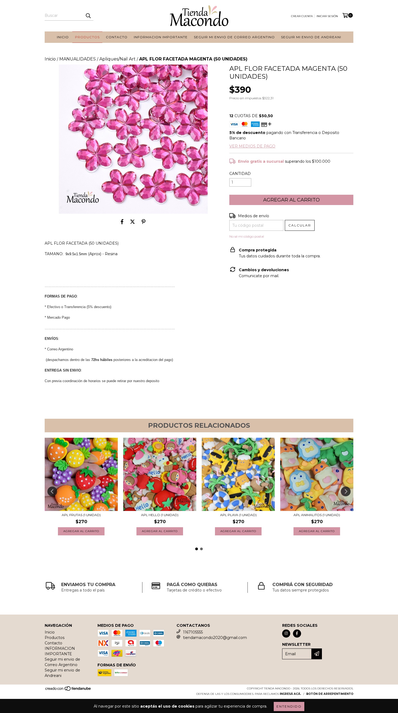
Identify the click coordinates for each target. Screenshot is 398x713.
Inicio (63, 37)
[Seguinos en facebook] (297, 633)
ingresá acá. (290, 694)
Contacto (117, 37)
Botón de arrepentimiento (329, 694)
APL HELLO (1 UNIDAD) (159, 515)
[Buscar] (88, 16)
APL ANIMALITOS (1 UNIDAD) (316, 515)
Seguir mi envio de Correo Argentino (234, 37)
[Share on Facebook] (122, 222)
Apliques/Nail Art (117, 59)
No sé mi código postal (246, 236)
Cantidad (240, 173)
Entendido (289, 706)
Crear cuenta (302, 16)
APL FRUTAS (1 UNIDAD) (81, 515)
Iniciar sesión (327, 16)
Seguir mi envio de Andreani (311, 37)
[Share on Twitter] (132, 222)
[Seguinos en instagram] (286, 633)
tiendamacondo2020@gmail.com (215, 637)
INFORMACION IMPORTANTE (161, 37)
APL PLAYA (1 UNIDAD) (238, 515)
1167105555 (193, 632)
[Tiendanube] (68, 690)
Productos (87, 37)
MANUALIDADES (77, 59)
